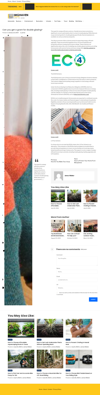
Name (58, 268)
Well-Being (78, 21)
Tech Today (57, 21)
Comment (59, 255)
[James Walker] (58, 175)
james (23, 32)
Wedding (71, 21)
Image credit (54, 70)
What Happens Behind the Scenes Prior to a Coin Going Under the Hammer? (32, 6)
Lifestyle (48, 21)
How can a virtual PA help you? (73, 235)
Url (57, 284)
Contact (19, 1)
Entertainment (29, 21)
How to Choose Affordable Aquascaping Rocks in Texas (56, 207)
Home (9, 1)
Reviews (10, 339)
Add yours (84, 249)
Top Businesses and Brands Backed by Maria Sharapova (58, 237)
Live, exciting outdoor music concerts (89, 236)
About (14, 1)
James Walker (69, 175)
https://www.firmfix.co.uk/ (81, 94)
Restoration (39, 21)
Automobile (11, 21)
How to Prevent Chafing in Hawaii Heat (90, 206)
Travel (65, 21)
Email (58, 276)
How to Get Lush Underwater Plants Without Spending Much (73, 207)
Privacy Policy (26, 1)
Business (18, 21)
